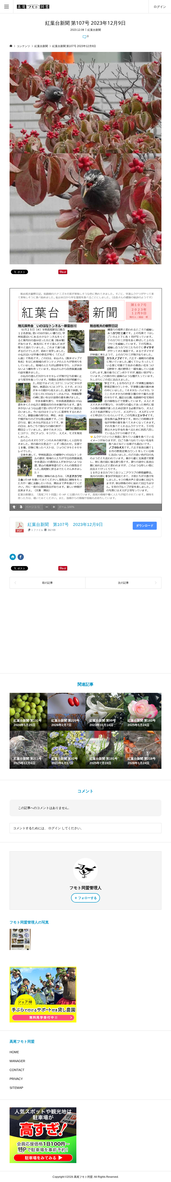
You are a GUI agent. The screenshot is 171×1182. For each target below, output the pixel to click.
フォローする (87, 898)
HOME (14, 1052)
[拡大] (54, 507)
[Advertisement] (86, 631)
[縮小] (46, 507)
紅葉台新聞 (94, 29)
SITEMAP (16, 1088)
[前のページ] (14, 507)
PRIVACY (16, 1079)
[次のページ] (21, 507)
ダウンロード (144, 525)
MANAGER (17, 1061)
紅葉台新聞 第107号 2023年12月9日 (65, 524)
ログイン (160, 6)
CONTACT (17, 1070)
